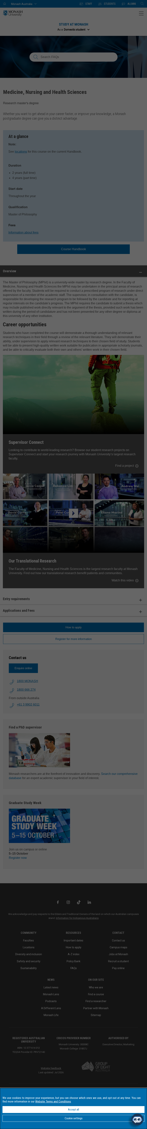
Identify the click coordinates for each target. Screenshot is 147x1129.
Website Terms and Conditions (53, 1101)
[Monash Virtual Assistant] (137, 1119)
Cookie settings (73, 1118)
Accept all (73, 1109)
